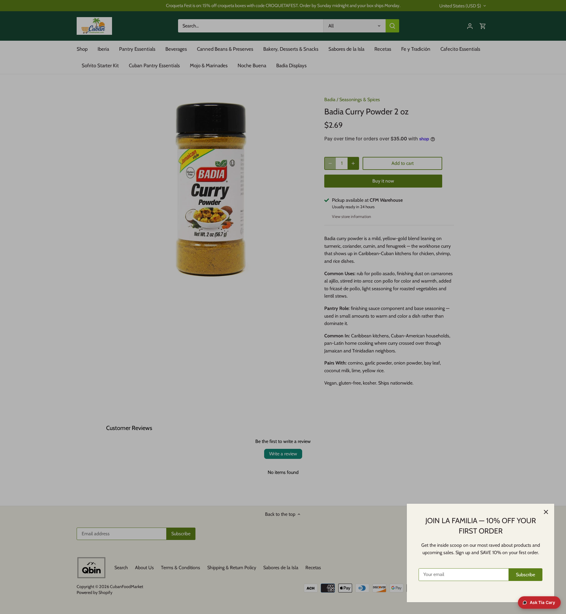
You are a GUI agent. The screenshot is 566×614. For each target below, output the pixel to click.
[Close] (545, 511)
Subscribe (525, 574)
